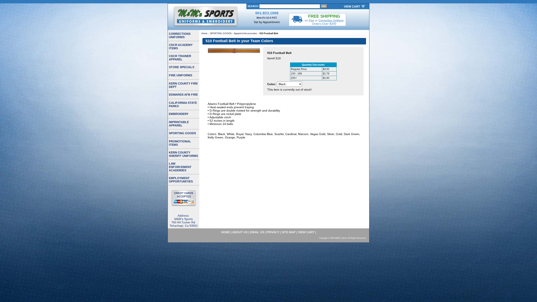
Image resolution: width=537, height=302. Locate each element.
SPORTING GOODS (221, 33)
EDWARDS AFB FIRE (183, 94)
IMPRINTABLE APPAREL (179, 123)
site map (289, 232)
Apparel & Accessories (245, 33)
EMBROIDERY (178, 114)
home (225, 232)
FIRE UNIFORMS (180, 75)
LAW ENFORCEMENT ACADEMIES (180, 167)
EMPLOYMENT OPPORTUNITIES (181, 179)
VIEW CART (352, 6)
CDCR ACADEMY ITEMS (181, 46)
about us (240, 232)
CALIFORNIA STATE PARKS (183, 104)
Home (204, 33)
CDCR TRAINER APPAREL (180, 57)
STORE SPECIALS (181, 67)
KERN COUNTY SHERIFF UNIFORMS (183, 154)
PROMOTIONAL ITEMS (180, 143)
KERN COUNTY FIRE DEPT (183, 85)
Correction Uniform (331, 20)
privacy (273, 232)
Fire (311, 20)
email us (257, 232)
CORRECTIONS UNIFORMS (179, 35)
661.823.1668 (266, 13)
